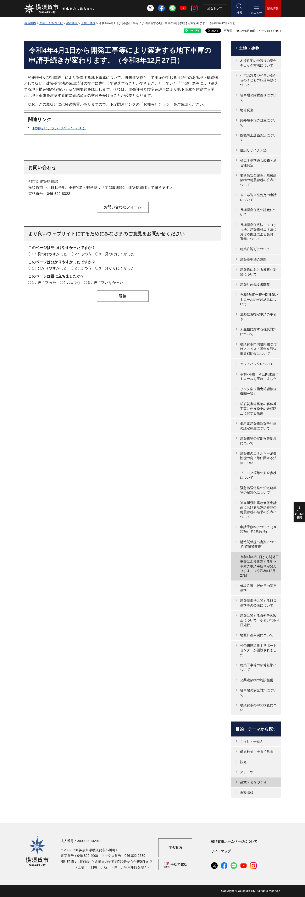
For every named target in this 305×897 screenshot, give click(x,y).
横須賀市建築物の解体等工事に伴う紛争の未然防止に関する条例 (258, 408)
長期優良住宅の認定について (258, 212)
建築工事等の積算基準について (258, 667)
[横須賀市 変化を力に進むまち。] (59, 8)
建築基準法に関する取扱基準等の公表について (258, 603)
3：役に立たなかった (105, 282)
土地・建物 (88, 23)
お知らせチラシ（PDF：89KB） (59, 128)
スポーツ (246, 772)
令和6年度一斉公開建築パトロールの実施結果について (259, 299)
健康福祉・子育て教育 (256, 751)
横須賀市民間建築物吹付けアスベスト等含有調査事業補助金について (258, 348)
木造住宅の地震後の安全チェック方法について (258, 63)
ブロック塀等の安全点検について (258, 475)
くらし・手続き (251, 741)
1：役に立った (44, 282)
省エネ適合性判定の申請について (258, 197)
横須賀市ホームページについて (234, 841)
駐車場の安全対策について (258, 692)
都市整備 (72, 23)
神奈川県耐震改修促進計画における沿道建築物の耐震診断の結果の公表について (258, 510)
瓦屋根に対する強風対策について (258, 331)
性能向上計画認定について (258, 137)
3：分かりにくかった (117, 268)
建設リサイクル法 (253, 150)
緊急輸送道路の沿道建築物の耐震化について (258, 490)
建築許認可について (255, 249)
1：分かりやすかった (49, 268)
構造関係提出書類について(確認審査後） (258, 544)
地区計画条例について (256, 635)
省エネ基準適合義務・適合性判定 (258, 163)
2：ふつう (83, 254)
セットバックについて (256, 364)
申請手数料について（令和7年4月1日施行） (258, 529)
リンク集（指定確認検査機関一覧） (258, 391)
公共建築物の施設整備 (256, 680)
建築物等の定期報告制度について (258, 441)
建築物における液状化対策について (258, 272)
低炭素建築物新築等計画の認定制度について (258, 426)
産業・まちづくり (51, 23)
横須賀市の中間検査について (258, 707)
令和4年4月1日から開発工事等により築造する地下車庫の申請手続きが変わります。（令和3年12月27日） (259, 566)
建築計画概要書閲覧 (255, 284)
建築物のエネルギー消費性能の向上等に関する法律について (258, 458)
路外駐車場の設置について (258, 123)
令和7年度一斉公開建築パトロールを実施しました (259, 376)
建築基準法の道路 (253, 259)
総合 (214, 8)
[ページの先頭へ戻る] (275, 889)
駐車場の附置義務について (258, 97)
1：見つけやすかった (49, 254)
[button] (239, 8)
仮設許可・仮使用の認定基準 (258, 588)
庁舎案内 (175, 847)
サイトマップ (221, 851)
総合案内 (30, 23)
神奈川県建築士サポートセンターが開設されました (258, 650)
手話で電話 (179, 864)
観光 (243, 762)
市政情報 (246, 792)
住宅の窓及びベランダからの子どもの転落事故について (258, 80)
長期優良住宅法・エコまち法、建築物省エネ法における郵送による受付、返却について (258, 232)
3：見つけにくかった (117, 254)
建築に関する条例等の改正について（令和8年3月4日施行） (259, 620)
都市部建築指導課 (43, 181)
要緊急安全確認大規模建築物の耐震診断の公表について (258, 180)
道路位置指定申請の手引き (258, 317)
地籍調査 (246, 110)
